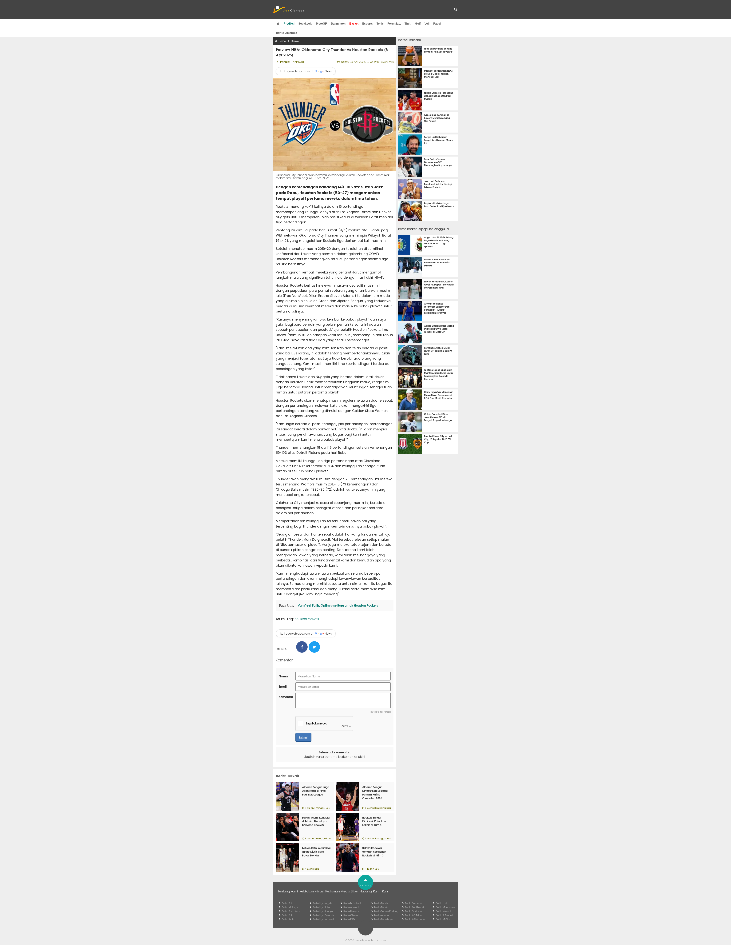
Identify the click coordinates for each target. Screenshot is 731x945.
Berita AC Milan (413, 915)
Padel (437, 23)
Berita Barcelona (414, 903)
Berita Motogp (290, 907)
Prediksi (289, 23)
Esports (367, 23)
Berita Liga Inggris (322, 903)
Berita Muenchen (445, 907)
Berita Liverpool (351, 911)
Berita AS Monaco (415, 919)
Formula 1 (394, 23)
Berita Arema (381, 915)
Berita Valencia (444, 911)
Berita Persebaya (383, 919)
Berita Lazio (442, 903)
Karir (385, 891)
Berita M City (443, 919)
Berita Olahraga (286, 32)
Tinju (408, 23)
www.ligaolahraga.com (370, 940)
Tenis (380, 23)
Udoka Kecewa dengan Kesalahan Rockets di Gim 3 (374, 851)
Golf (418, 23)
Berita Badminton (291, 911)
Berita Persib (381, 903)
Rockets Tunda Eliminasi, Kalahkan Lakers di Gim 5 (374, 821)
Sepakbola (305, 23)
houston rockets (306, 618)
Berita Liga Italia (321, 907)
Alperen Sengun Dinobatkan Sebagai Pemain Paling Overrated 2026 (375, 792)
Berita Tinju (287, 915)
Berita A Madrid (444, 915)
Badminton (338, 23)
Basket (353, 23)
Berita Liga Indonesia (324, 919)
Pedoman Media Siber (341, 891)
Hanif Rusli (297, 62)
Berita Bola (287, 903)
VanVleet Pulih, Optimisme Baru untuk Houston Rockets (337, 605)
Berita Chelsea (351, 915)
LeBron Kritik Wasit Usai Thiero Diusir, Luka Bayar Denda (316, 851)
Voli (427, 23)
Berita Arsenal (350, 907)
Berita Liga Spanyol (323, 911)
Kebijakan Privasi (311, 891)
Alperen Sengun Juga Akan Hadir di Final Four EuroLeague (315, 790)
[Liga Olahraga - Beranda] (288, 9)
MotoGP (321, 23)
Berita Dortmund (414, 911)
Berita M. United (352, 903)
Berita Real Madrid (415, 907)
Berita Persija (381, 907)
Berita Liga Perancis (323, 915)
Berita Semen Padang (386, 911)
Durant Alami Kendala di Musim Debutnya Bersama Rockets (316, 821)
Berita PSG (349, 919)
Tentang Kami (288, 891)
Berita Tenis (288, 919)
